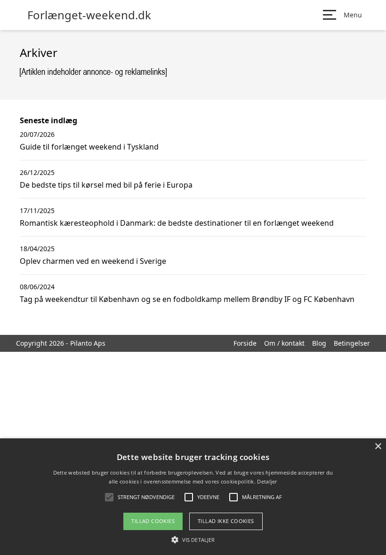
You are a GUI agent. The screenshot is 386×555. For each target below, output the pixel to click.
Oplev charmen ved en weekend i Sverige (93, 261)
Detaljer (267, 481)
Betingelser (352, 343)
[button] (193, 539)
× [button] (377, 446)
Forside (245, 343)
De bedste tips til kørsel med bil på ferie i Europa (106, 185)
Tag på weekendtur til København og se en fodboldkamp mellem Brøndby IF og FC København (187, 299)
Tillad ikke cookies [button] (226, 520)
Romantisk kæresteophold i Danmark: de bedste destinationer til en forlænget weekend (177, 223)
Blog (319, 343)
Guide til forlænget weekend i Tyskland (89, 147)
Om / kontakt (284, 343)
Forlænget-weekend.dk (89, 15)
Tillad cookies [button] (153, 520)
